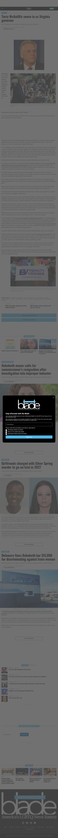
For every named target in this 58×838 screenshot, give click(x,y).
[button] (29, 430)
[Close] (53, 397)
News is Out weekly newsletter (16, 431)
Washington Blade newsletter (15, 429)
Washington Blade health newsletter (17, 433)
